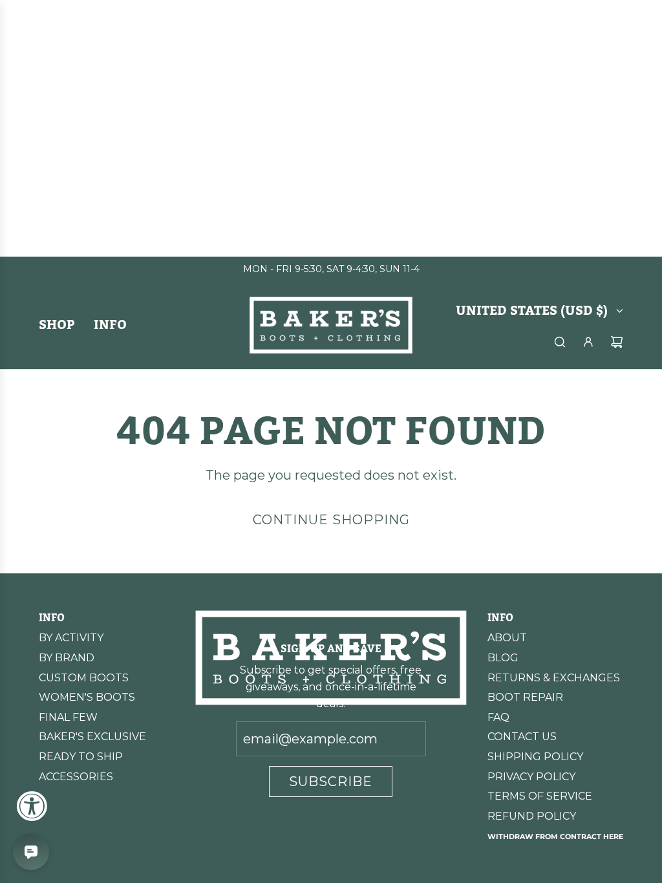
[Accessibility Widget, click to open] (31, 806)
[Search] (560, 342)
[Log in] (588, 342)
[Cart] (617, 342)
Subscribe (330, 781)
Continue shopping (331, 519)
